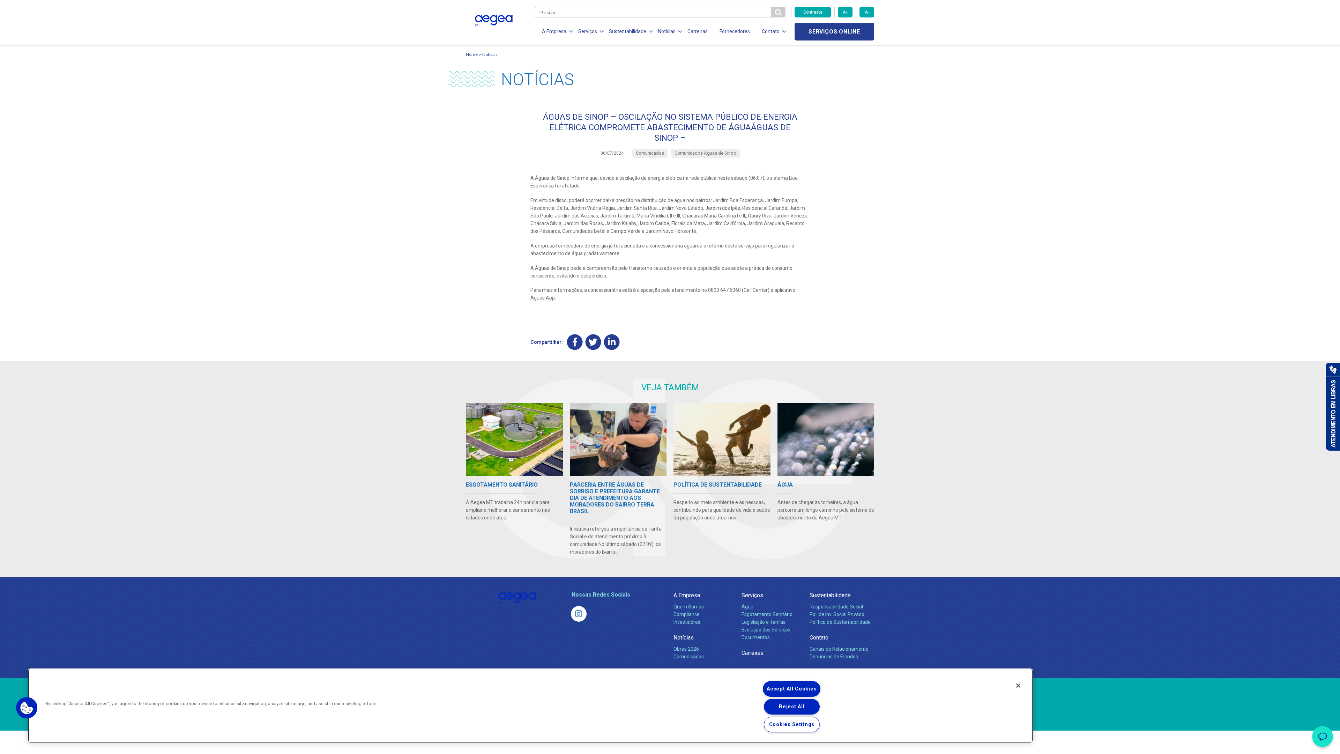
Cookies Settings (792, 724)
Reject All (791, 707)
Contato (819, 637)
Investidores (686, 622)
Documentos (756, 637)
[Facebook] (575, 342)
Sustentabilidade (830, 595)
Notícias (490, 54)
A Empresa (686, 595)
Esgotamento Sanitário (767, 614)
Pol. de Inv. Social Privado (837, 614)
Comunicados (688, 656)
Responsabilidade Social (836, 606)
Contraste (812, 12)
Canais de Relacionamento (839, 649)
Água (747, 606)
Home (472, 54)
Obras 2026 (686, 649)
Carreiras (697, 31)
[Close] (1018, 685)
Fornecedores (735, 31)
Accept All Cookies (792, 689)
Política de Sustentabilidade (840, 622)
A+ (845, 12)
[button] (27, 708)
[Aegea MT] (579, 614)
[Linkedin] (612, 342)
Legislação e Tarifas (764, 622)
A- (867, 12)
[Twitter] (593, 342)
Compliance (686, 614)
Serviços (752, 595)
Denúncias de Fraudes (834, 656)
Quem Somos (688, 606)
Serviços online (834, 31)
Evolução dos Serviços (766, 630)
